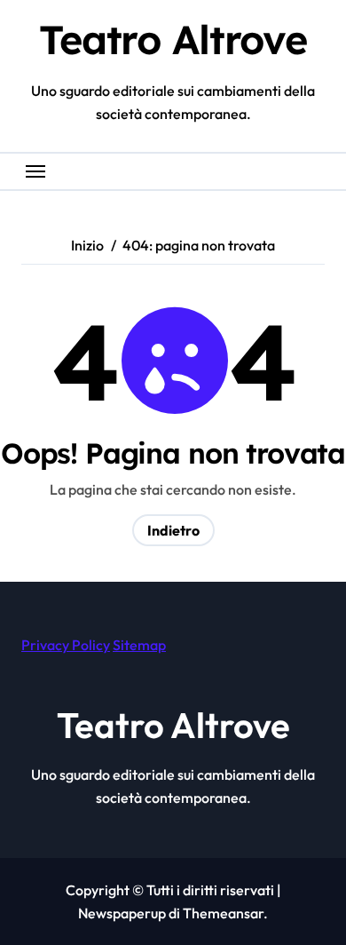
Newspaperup (122, 913)
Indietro (173, 530)
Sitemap (139, 645)
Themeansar (223, 913)
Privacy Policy (65, 645)
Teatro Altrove (173, 39)
